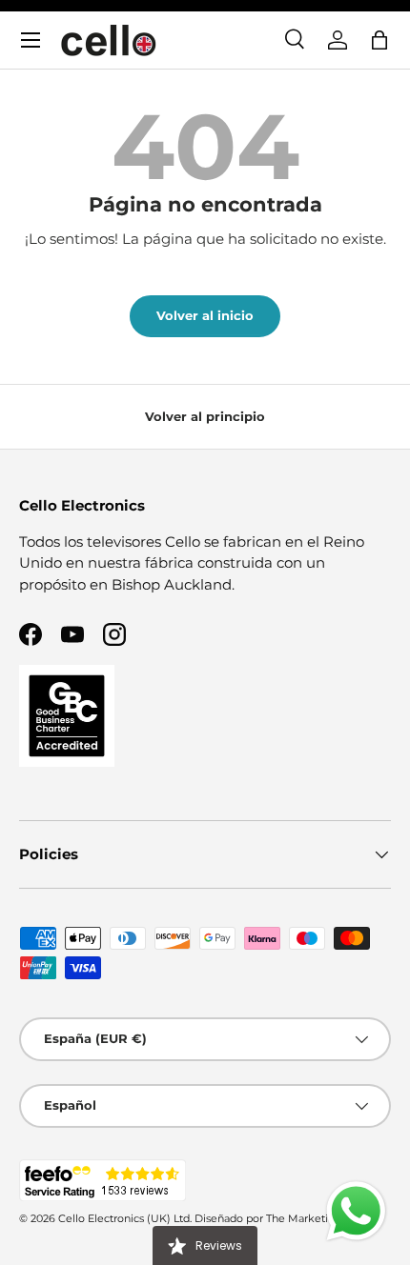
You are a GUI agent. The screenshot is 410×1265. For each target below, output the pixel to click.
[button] (379, 40)
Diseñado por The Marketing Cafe (282, 1218)
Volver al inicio (205, 315)
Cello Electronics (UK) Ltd (124, 1218)
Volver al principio (205, 416)
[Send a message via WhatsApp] (356, 1211)
